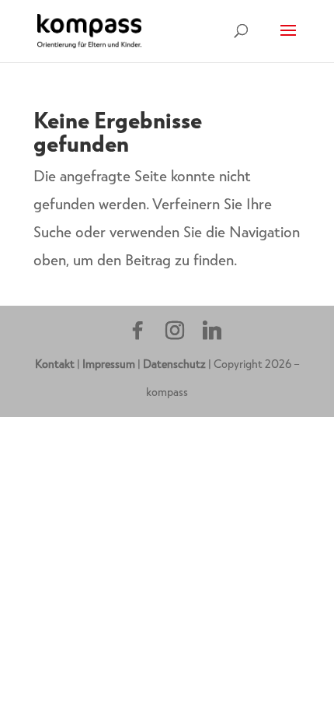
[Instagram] (174, 330)
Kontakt (55, 363)
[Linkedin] (212, 330)
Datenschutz (174, 363)
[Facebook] (137, 330)
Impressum (108, 363)
